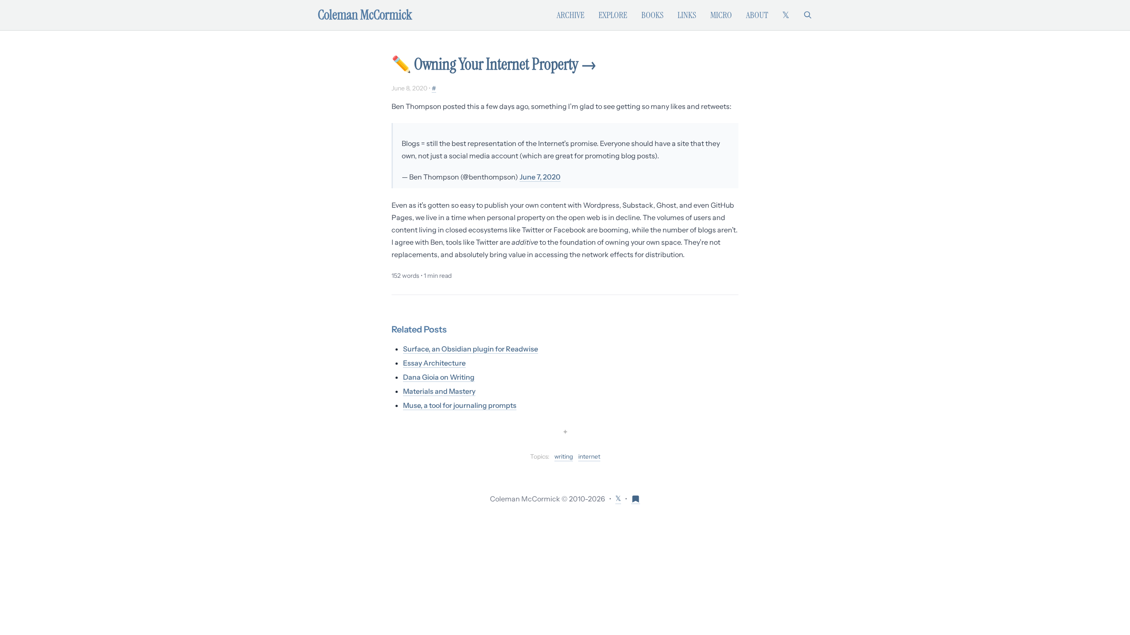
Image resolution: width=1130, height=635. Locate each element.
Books (652, 15)
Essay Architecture (434, 363)
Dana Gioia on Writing (439, 377)
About (757, 15)
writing (563, 456)
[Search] (807, 15)
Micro (721, 15)
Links (687, 15)
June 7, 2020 (540, 176)
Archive (570, 15)
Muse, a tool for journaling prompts (459, 405)
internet (589, 456)
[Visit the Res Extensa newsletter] (635, 498)
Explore (613, 15)
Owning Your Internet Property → (505, 64)
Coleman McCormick (365, 15)
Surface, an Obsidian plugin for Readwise (470, 348)
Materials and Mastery (439, 391)
